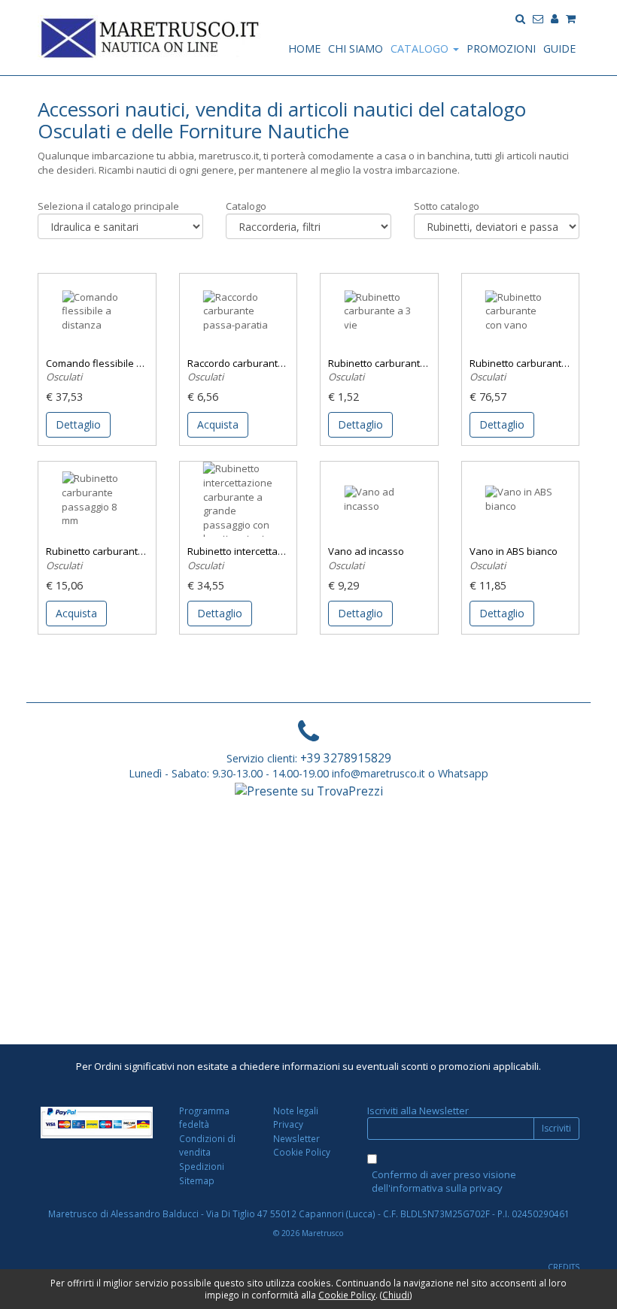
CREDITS (563, 1267)
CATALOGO (421, 48)
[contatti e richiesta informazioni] (538, 18)
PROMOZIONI (501, 48)
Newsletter (296, 1138)
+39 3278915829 (345, 758)
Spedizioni (201, 1166)
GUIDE (559, 48)
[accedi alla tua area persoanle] (554, 18)
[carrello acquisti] (570, 18)
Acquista (218, 424)
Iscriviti (556, 1128)
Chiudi (395, 1295)
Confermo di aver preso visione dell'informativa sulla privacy (444, 1181)
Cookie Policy (301, 1152)
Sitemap (196, 1180)
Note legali (295, 1110)
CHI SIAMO (355, 48)
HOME (304, 48)
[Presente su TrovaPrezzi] (309, 790)
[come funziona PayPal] (97, 1122)
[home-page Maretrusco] (150, 36)
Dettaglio (78, 424)
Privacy (288, 1124)
